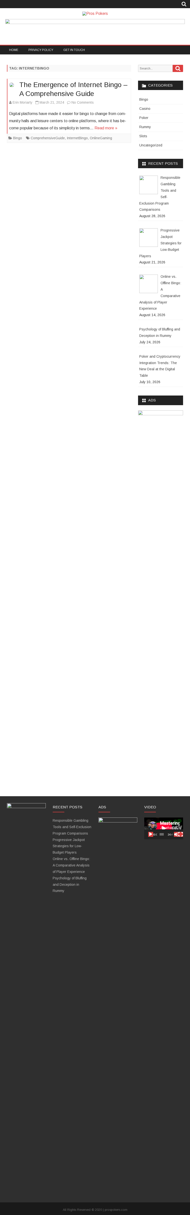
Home (13, 50)
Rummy (145, 127)
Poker (143, 118)
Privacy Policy (40, 50)
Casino (144, 109)
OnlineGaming (101, 138)
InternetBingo (77, 138)
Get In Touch (74, 50)
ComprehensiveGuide (48, 138)
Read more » (106, 128)
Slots (143, 136)
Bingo (17, 138)
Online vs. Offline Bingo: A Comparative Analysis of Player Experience (71, 865)
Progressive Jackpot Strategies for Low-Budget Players (69, 846)
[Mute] (176, 834)
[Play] (150, 834)
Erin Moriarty (22, 102)
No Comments (82, 102)
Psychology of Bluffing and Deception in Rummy (70, 884)
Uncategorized (150, 145)
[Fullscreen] (180, 834)
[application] (163, 828)
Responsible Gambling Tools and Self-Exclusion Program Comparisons (72, 826)
